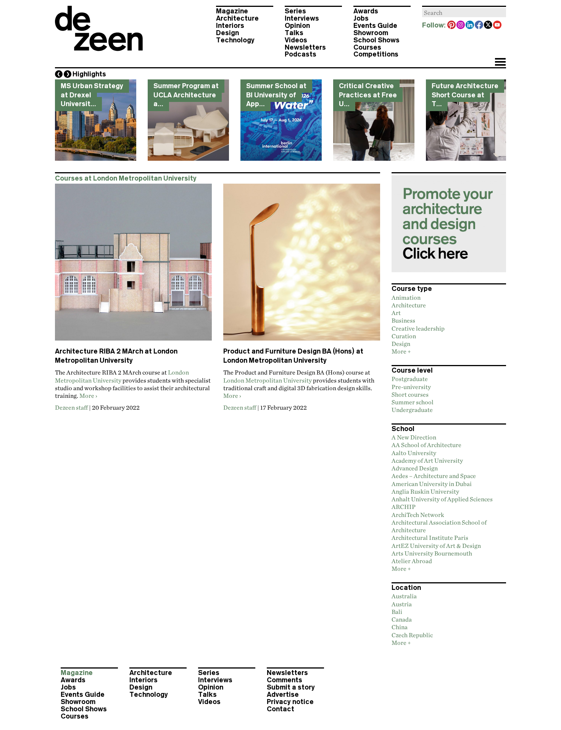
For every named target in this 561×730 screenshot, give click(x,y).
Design (227, 32)
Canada (402, 619)
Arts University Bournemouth (432, 553)
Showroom (370, 32)
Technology (235, 40)
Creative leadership (418, 328)
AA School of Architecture (426, 445)
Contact (280, 709)
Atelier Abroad (412, 561)
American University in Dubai (432, 484)
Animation (406, 297)
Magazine (232, 11)
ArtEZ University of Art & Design (436, 545)
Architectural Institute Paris (430, 537)
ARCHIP (404, 506)
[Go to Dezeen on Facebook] (479, 26)
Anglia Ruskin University (425, 491)
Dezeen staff (71, 407)
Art (396, 313)
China (400, 627)
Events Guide (375, 25)
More (86, 395)
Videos (296, 40)
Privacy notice (290, 701)
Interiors (230, 25)
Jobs (361, 18)
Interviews (302, 18)
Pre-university (411, 387)
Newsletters (305, 47)
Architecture (237, 18)
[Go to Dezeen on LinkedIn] (470, 26)
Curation (404, 336)
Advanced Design (415, 468)
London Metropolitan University (267, 380)
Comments (284, 680)
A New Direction (414, 437)
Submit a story (291, 687)
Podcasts (300, 54)
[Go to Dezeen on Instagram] (461, 26)
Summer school (413, 402)
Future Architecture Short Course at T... (465, 94)
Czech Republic (412, 635)
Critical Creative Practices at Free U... (368, 94)
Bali (397, 611)
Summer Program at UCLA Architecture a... (186, 94)
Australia (404, 596)
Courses (367, 47)
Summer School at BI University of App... (276, 94)
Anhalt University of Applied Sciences (442, 499)
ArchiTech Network (418, 514)
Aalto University (414, 453)
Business (403, 320)
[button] (500, 62)
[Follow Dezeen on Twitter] (488, 26)
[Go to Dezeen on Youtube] (497, 26)
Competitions (375, 54)
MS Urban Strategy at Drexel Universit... (92, 94)
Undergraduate (412, 409)
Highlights (89, 74)
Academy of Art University (427, 460)
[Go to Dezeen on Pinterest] (451, 26)
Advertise (283, 694)
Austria (402, 604)
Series (295, 11)
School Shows (376, 40)
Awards (365, 11)
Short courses (410, 394)
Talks (294, 32)
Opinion (297, 25)
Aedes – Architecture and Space (434, 476)
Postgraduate (410, 379)
